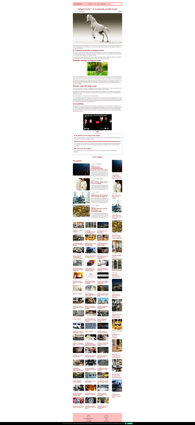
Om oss (94, 4)
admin (98, 192)
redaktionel (120, 11)
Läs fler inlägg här (97, 157)
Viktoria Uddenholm (100, 178)
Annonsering (90, 4)
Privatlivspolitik (130, 423)
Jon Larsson (81, 11)
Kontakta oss (103, 4)
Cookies (98, 4)
